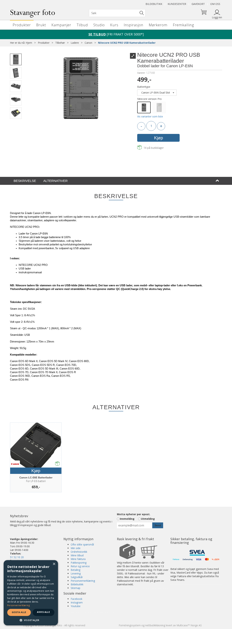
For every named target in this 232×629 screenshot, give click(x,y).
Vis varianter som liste (150, 116)
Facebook (76, 599)
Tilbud (82, 24)
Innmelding (127, 518)
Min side (75, 548)
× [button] (54, 564)
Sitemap (75, 588)
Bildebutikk (154, 4)
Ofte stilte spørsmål (82, 544)
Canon (88, 42)
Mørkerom (158, 24)
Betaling (75, 570)
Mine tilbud (77, 555)
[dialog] (31, 592)
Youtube (75, 606)
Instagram (77, 602)
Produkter (22, 24)
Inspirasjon (133, 24)
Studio (99, 24)
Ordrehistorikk (79, 551)
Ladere (75, 42)
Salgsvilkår (77, 577)
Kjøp (158, 137)
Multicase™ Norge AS (189, 625)
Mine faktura (78, 559)
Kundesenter (177, 4)
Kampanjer (61, 24)
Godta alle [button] (19, 612)
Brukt (41, 24)
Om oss (215, 4)
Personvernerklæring (83, 580)
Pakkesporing (78, 562)
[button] (30, 620)
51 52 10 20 (17, 557)
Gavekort (198, 4)
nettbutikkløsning (155, 625)
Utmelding (148, 518)
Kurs (114, 24)
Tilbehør (60, 42)
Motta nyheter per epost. (133, 514)
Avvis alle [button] (43, 612)
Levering (76, 573)
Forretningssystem (130, 625)
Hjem (29, 42)
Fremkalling (183, 24)
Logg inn (217, 17)
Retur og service (80, 566)
